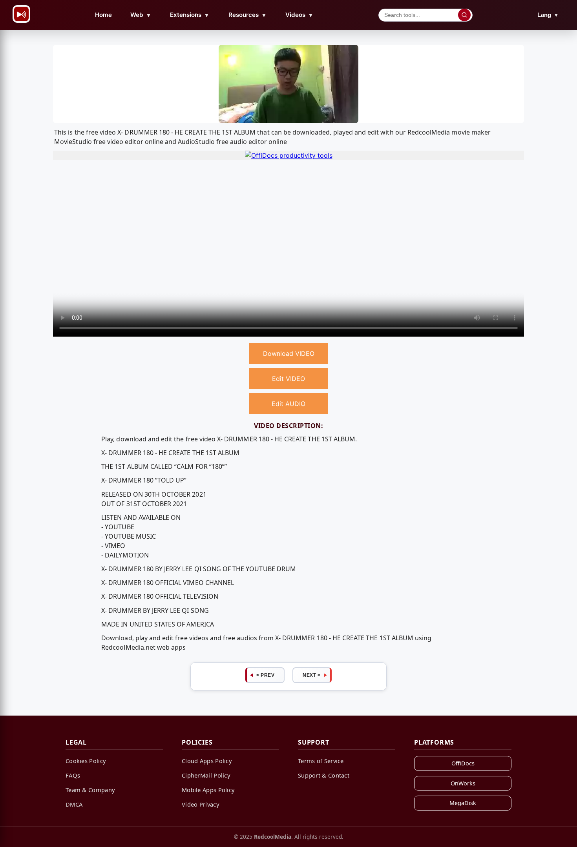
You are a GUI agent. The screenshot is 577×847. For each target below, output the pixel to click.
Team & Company (90, 790)
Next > (311, 675)
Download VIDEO (288, 353)
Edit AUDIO (288, 404)
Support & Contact (323, 775)
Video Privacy (200, 804)
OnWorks (463, 783)
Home (103, 14)
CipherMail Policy (206, 775)
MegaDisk (462, 803)
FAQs (73, 775)
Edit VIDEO (288, 379)
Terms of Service (321, 761)
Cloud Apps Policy (207, 761)
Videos (299, 15)
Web (141, 15)
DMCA (74, 804)
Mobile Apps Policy (208, 790)
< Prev (265, 675)
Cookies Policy (86, 761)
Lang (548, 14)
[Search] (464, 15)
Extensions (190, 15)
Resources (247, 15)
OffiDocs (463, 763)
